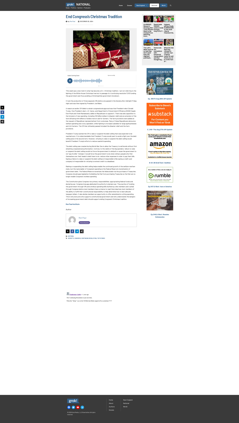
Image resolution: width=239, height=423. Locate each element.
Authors (112, 407)
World (163, 5)
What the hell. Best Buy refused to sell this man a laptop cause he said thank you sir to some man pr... (169, 54)
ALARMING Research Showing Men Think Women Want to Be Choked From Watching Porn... (148, 30)
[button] (170, 5)
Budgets (71, 238)
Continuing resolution (89, 238)
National (154, 5)
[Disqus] (101, 314)
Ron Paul (72, 21)
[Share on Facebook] (72, 231)
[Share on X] (68, 231)
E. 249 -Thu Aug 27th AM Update (159, 129)
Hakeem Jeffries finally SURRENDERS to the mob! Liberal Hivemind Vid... (169, 29)
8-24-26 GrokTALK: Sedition (160, 163)
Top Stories (101, 238)
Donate (129, 5)
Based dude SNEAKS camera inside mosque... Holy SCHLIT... (158, 28)
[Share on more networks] (82, 231)
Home (121, 5)
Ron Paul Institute (73, 204)
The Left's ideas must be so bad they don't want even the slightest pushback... (148, 53)
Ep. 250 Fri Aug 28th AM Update (160, 99)
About (111, 403)
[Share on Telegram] (77, 231)
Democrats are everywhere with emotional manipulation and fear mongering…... (158, 53)
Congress (77, 238)
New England (140, 5)
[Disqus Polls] (101, 265)
